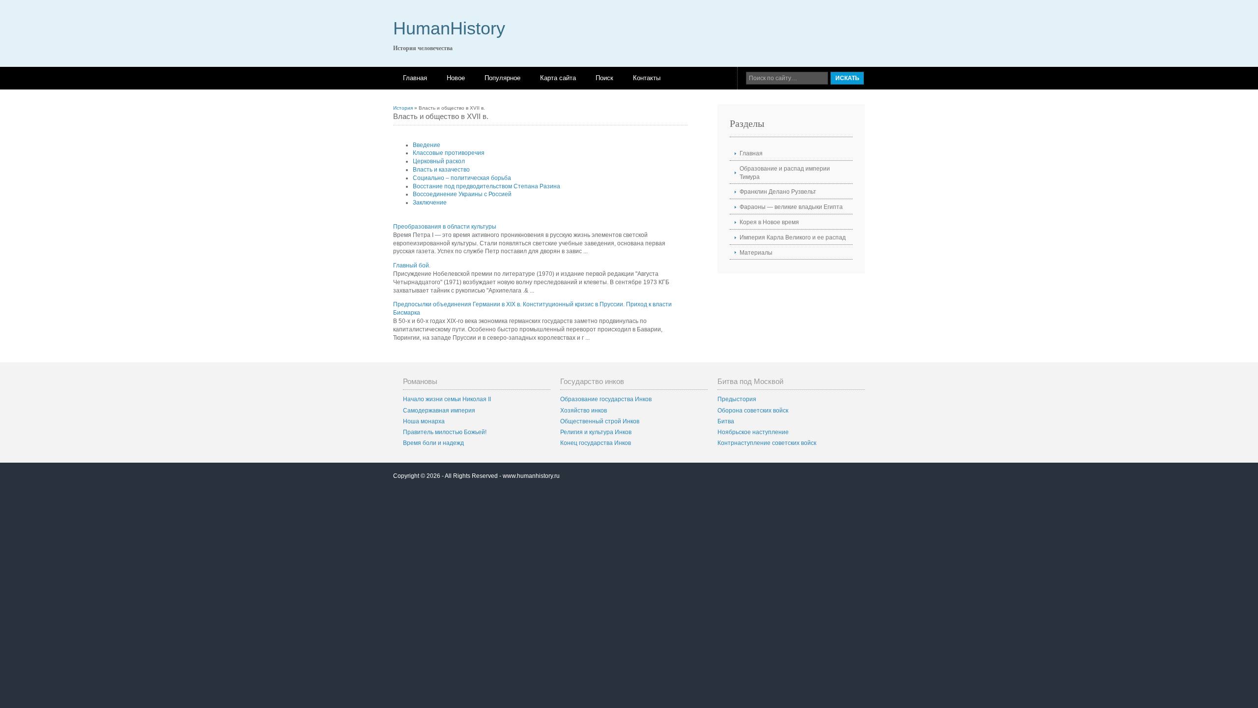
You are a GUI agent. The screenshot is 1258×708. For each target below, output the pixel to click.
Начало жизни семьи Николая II (447, 399)
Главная (415, 78)
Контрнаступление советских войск (766, 443)
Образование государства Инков (606, 399)
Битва (725, 421)
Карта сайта (558, 78)
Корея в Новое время (769, 222)
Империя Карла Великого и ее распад (793, 237)
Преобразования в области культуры (444, 226)
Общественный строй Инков (599, 421)
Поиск (604, 78)
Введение (426, 145)
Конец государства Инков (595, 443)
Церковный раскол (439, 161)
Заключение (430, 202)
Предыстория (736, 399)
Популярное (502, 78)
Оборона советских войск (752, 410)
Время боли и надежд (433, 443)
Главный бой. (411, 265)
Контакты (646, 78)
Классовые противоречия (449, 152)
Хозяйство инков (583, 410)
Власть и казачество (441, 169)
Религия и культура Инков (595, 432)
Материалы (756, 252)
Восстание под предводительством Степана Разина (486, 186)
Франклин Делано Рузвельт (778, 191)
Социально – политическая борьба (462, 178)
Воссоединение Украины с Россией (462, 194)
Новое (456, 78)
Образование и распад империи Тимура (785, 172)
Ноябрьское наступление (753, 432)
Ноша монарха (424, 421)
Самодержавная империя (439, 410)
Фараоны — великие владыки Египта (791, 207)
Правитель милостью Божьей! (444, 432)
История (403, 108)
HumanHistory (449, 28)
